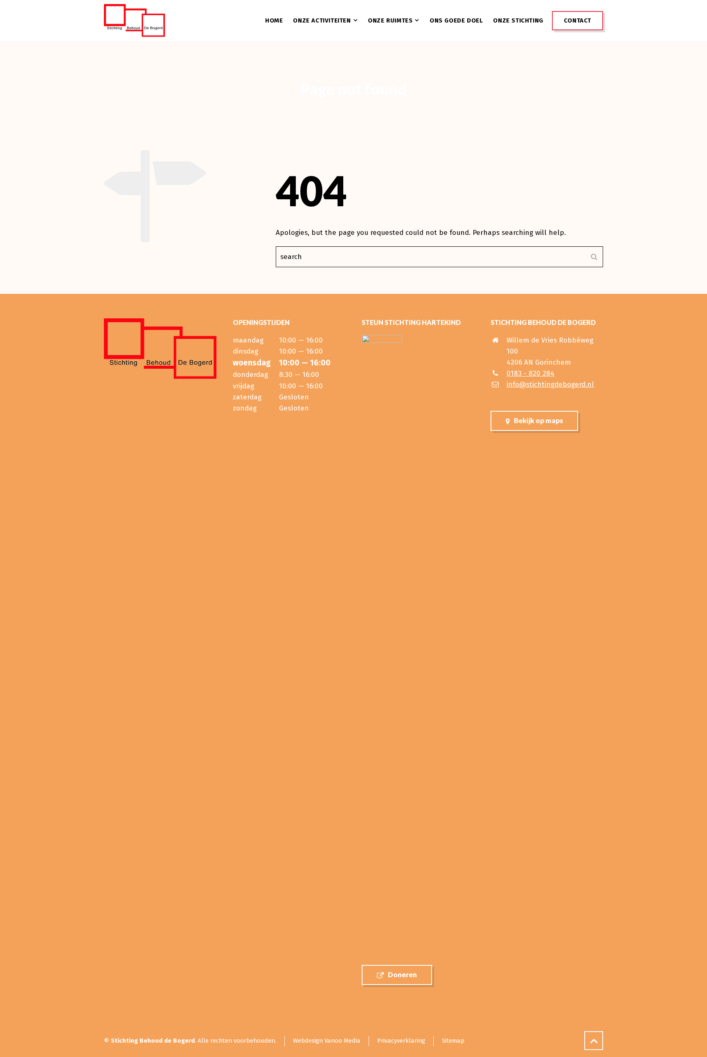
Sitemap (453, 1040)
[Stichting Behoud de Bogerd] (134, 20)
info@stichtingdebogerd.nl (550, 384)
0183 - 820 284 (530, 373)
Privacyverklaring (401, 1040)
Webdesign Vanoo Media (326, 1040)
